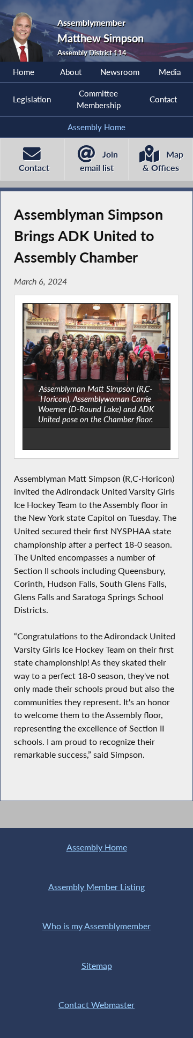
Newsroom (119, 72)
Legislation (32, 99)
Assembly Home (96, 127)
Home (23, 72)
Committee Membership (99, 99)
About (70, 72)
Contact (163, 99)
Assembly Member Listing (96, 887)
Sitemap (96, 965)
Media (170, 72)
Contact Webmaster (96, 1004)
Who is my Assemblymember (96, 926)
